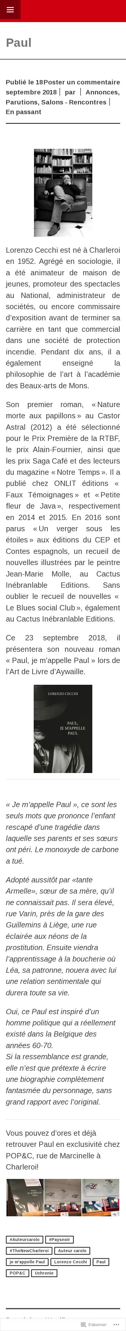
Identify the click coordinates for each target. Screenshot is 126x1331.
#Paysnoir (59, 1239)
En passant (23, 112)
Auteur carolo (72, 1250)
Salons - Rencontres (73, 102)
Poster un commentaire (82, 82)
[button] (25, 1197)
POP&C (17, 1273)
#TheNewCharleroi (29, 1250)
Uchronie (44, 1273)
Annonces (102, 92)
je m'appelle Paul (27, 1262)
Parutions (22, 102)
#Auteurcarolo (25, 1239)
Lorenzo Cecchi (70, 1262)
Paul (100, 1262)
